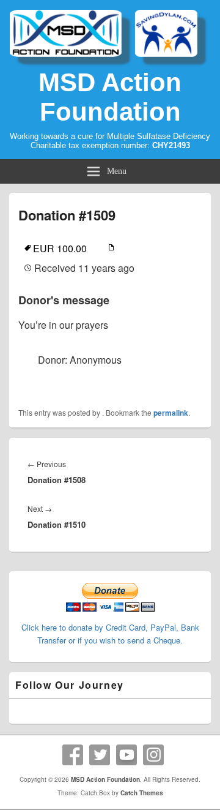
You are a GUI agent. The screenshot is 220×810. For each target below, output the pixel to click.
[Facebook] (72, 754)
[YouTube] (126, 754)
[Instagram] (153, 754)
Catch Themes (141, 793)
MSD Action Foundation (110, 97)
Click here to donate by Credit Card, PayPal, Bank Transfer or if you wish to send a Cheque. (110, 633)
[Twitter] (99, 754)
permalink (170, 412)
